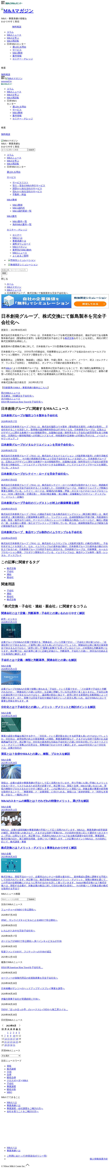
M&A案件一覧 (19, 221)
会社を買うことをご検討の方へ (23, 1111)
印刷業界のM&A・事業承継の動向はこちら (25, 387)
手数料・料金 (19, 194)
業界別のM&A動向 (22, 250)
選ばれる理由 (19, 47)
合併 (9, 1074)
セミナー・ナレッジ (22, 59)
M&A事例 (17, 53)
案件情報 (17, 56)
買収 (9, 1066)
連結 (9, 574)
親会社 (10, 577)
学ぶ (13, 95)
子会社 (10, 571)
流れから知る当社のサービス (27, 191)
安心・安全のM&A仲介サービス (28, 185)
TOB (9, 1072)
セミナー (17, 235)
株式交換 (69, 338)
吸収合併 (11, 1077)
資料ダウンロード (21, 244)
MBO (9, 1092)
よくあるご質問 (20, 256)
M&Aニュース (14, 35)
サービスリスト (20, 182)
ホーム (10, 284)
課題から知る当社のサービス (27, 188)
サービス (17, 50)
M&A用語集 (13, 41)
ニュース (14, 92)
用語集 (13, 98)
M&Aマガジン (19, 247)
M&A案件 (12, 216)
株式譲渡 (11, 1069)
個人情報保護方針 (99, 1159)
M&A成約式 (18, 208)
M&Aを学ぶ (13, 38)
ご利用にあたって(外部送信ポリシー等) (27, 1156)
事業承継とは (19, 241)
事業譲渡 (11, 1086)
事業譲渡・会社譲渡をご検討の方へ (25, 1108)
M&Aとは (17, 238)
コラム (10, 32)
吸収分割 (11, 1089)
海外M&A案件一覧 (22, 224)
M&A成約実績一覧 (22, 211)
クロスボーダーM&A (17, 1080)
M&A (8, 368)
